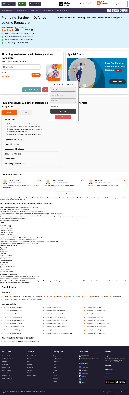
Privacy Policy (31, 359)
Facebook (85, 367)
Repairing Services (63, 10)
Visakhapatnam (37, 299)
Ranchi (6, 296)
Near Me (29, 364)
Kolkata (78, 296)
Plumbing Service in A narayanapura (55, 317)
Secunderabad (117, 296)
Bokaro (106, 296)
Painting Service (6, 361)
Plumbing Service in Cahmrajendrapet (55, 326)
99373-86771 (85, 356)
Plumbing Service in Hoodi (94, 307)
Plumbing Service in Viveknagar (54, 323)
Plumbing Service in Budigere (95, 314)
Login (28, 373)
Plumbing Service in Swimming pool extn (56, 320)
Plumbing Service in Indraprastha (13, 310)
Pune (86, 296)
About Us (29, 370)
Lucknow (6, 299)
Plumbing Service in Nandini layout (96, 326)
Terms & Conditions (32, 356)
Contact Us (30, 367)
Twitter (84, 382)
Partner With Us (35, 4)
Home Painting (22, 10)
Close (63, 117)
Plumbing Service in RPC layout (13, 330)
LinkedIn (84, 379)
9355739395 (104, 3)
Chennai (49, 296)
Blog (28, 361)
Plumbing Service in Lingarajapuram (14, 326)
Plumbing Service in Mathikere (95, 317)
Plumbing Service (6, 376)
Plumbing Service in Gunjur (94, 330)
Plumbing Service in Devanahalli (13, 323)
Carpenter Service (6, 373)
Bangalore (28, 296)
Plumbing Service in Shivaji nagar (13, 307)
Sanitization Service (7, 378)
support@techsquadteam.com (87, 4)
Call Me (63, 111)
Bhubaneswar (16, 296)
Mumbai (68, 296)
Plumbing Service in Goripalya (12, 333)
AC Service (5, 364)
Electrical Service (6, 370)
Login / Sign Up (119, 4)
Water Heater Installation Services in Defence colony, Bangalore (21, 341)
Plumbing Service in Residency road (55, 310)
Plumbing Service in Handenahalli (96, 310)
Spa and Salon (48, 10)
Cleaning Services (7, 10)
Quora (84, 376)
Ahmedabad (25, 299)
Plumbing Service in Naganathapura (14, 320)
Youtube (84, 370)
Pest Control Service (7, 359)
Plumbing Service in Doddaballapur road (98, 323)
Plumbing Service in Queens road (96, 333)
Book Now (54, 80)
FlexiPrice (22, 4)
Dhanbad (59, 296)
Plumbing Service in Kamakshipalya (55, 330)
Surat (15, 299)
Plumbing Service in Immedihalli (13, 317)
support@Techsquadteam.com (89, 359)
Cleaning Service (6, 356)
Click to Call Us (33, 90)
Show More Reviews (64, 194)
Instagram (85, 373)
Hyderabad (39, 296)
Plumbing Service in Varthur (53, 307)
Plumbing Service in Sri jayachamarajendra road (58, 333)
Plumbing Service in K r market (95, 320)
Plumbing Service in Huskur (11, 314)
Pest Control (35, 10)
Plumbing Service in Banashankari (54, 314)
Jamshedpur (95, 296)
